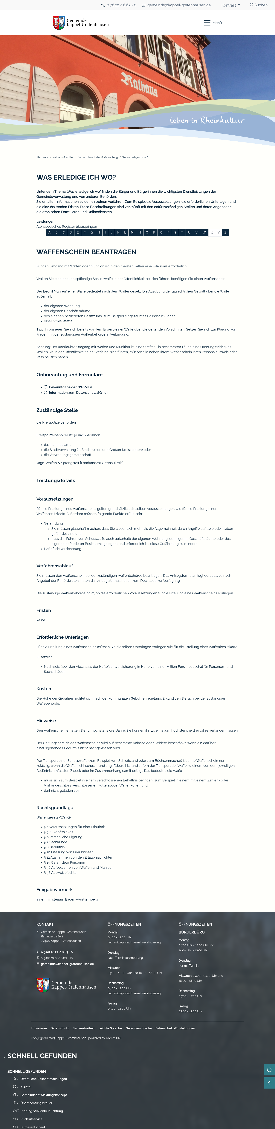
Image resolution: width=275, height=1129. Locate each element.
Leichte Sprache (110, 1028)
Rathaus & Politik (63, 157)
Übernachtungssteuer (36, 1103)
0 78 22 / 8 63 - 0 (121, 5)
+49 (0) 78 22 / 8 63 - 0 (57, 952)
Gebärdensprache (139, 1028)
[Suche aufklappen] (269, 1069)
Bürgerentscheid (33, 1127)
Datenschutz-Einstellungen (175, 1028)
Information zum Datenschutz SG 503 (78, 393)
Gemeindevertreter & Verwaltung (98, 157)
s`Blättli (26, 1087)
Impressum (39, 1028)
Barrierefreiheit (84, 1028)
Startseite (42, 157)
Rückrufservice (31, 1119)
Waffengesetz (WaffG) (53, 817)
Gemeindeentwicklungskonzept (44, 1095)
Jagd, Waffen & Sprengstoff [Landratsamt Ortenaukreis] (79, 463)
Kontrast (229, 5)
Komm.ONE (114, 1038)
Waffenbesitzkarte (50, 514)
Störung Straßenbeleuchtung (42, 1111)
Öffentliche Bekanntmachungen (44, 1079)
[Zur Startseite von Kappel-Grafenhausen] (115, 23)
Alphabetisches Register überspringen (66, 226)
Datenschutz (60, 1028)
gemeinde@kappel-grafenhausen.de (179, 5)
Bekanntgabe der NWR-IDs (70, 387)
